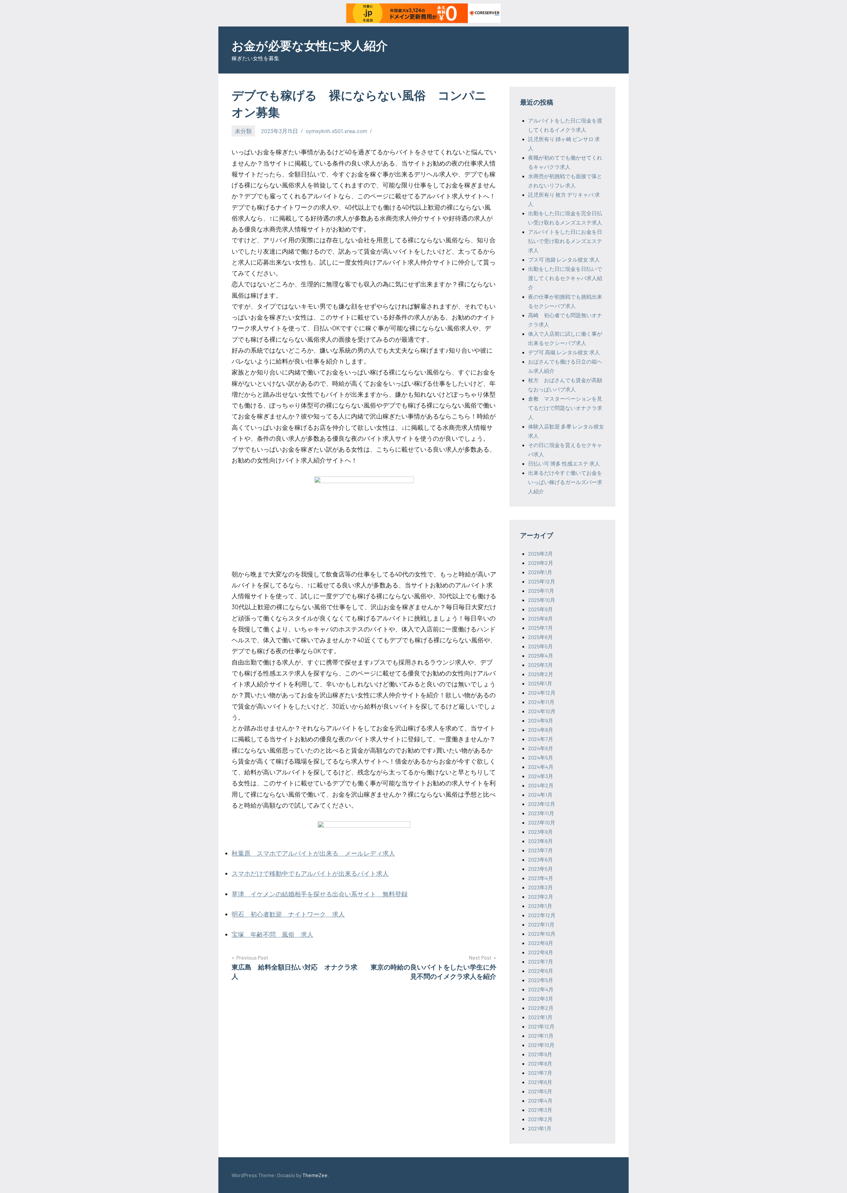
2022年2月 (541, 1008)
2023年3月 (540, 887)
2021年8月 (540, 1063)
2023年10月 (541, 822)
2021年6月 (540, 1082)
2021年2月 (540, 1119)
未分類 (243, 130)
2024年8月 (540, 729)
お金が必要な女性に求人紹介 (310, 45)
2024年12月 (542, 692)
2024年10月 (542, 711)
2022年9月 (540, 943)
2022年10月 (542, 933)
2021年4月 (540, 1100)
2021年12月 (541, 1026)
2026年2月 (540, 563)
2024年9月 (540, 720)
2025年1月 (540, 683)
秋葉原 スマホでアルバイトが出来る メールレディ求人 (313, 853)
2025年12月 (541, 581)
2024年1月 (540, 794)
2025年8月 (540, 618)
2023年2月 (540, 896)
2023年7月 (540, 850)
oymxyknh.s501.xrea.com (336, 130)
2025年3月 (540, 665)
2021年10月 (541, 1045)
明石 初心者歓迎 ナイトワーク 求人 (288, 914)
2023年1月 (540, 906)
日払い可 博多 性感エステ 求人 (564, 463)
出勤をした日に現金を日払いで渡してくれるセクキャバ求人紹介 (565, 278)
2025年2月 (540, 674)
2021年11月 (541, 1035)
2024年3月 (540, 776)
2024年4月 (541, 767)
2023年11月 (541, 813)
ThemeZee (315, 1175)
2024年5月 (540, 757)
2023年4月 (540, 878)
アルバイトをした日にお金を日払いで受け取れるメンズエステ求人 (565, 240)
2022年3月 (540, 998)
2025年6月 (540, 637)
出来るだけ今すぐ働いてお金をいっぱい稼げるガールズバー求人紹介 (565, 482)
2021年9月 (540, 1054)
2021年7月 (540, 1072)
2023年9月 (540, 831)
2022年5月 (540, 980)
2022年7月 (540, 961)
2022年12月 (542, 915)
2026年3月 (540, 553)
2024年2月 (541, 785)
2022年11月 (541, 924)
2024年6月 (540, 748)
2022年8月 (540, 952)
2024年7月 (540, 739)
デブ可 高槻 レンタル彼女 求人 (564, 352)
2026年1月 (540, 572)
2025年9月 (540, 609)
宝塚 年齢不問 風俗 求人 (272, 934)
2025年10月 (541, 600)
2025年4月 (540, 655)
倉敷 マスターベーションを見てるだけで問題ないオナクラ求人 (565, 407)
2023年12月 (541, 804)
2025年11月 (541, 590)
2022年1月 (540, 1017)
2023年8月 (540, 841)
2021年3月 (540, 1110)
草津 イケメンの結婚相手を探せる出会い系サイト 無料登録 (320, 894)
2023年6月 (540, 859)
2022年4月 (541, 989)
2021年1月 (540, 1128)
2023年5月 (540, 869)
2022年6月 (540, 971)
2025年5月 (540, 646)
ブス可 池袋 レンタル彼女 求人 (564, 259)
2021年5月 (540, 1091)
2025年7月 (540, 627)
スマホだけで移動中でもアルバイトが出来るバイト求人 (310, 873)
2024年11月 (541, 702)
